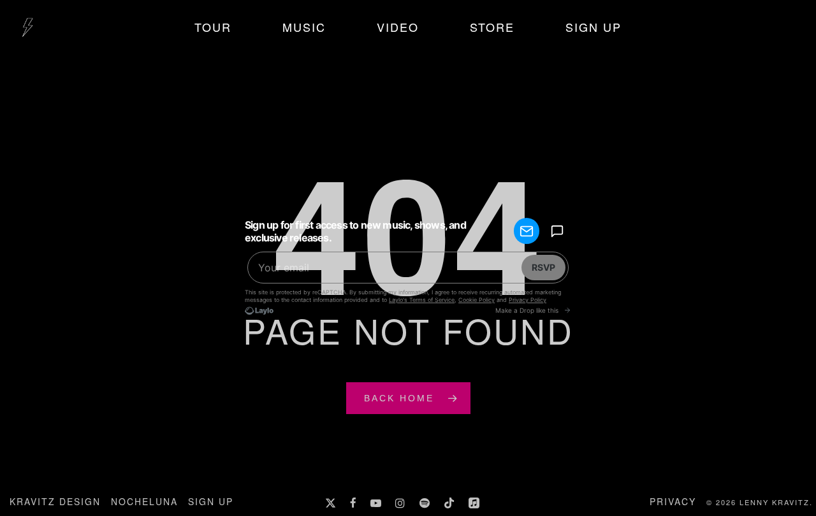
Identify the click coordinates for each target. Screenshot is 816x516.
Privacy (673, 501)
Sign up (210, 501)
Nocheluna (144, 501)
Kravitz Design (55, 501)
